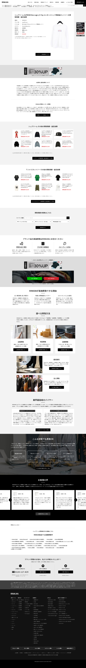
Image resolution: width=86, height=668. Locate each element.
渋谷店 (35, 601)
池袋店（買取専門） (37, 621)
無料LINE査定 (50, 603)
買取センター (24, 30)
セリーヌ (13, 603)
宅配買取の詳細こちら (43, 349)
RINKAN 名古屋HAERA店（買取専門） (19, 547)
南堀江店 (35, 639)
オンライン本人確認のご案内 (53, 609)
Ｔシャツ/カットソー (26, 26)
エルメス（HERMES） (27, 582)
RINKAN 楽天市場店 (62, 601)
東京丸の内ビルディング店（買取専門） (40, 623)
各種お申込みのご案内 (52, 599)
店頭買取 (20, 605)
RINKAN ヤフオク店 (62, 605)
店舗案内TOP (36, 599)
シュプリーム (24, 22)
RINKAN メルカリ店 (62, 609)
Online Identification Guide (52, 613)
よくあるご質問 (69, 2)
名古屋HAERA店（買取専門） (39, 635)
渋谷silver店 (36, 603)
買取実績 (57, 2)
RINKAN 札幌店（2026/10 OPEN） (50, 545)
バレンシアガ (14, 613)
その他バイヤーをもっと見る (43, 429)
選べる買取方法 (21, 599)
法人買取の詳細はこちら (56, 387)
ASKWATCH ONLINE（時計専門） (64, 615)
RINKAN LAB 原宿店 (40, 541)
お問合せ (57, 652)
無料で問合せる (43, 572)
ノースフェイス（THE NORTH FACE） (53, 583)
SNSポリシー (44, 652)
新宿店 (35, 607)
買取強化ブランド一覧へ (15, 524)
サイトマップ (63, 652)
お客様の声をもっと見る (43, 513)
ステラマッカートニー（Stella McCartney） (24, 584)
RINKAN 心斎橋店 (31, 547)
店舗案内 (62, 2)
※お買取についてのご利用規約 (16, 549)
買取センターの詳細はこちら (43, 115)
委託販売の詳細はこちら (56, 368)
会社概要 (16, 652)
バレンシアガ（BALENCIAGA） (33, 583)
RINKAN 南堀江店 (40, 547)
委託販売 (20, 607)
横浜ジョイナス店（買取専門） (39, 629)
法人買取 (20, 609)
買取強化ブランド (44, 2)
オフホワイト (14, 615)
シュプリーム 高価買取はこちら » (43, 54)
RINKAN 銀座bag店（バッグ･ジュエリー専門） (64, 541)
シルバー (13, 623)
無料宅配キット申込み (52, 607)
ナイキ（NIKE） (72, 583)
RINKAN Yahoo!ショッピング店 (64, 603)
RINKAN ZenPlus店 (62, 611)
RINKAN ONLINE (61, 599)
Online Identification (51, 615)
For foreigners (27, 613)
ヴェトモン (13, 609)
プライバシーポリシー (36, 652)
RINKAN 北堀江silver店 (50, 547)
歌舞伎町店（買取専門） (38, 611)
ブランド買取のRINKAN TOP (6, 5)
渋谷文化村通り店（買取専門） (39, 605)
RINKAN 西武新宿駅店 (59, 539)
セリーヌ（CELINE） (44, 582)
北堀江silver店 (36, 641)
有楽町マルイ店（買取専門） (39, 625)
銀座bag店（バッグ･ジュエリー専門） (40, 619)
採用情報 (68, 652)
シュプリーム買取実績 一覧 (27, 5)
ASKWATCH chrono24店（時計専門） (65, 621)
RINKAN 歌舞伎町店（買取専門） (18, 541)
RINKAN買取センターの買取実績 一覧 (27, 6)
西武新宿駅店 (36, 609)
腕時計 (13, 627)
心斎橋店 (35, 637)
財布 (12, 629)
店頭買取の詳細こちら (65, 349)
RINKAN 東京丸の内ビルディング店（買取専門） (34, 543)
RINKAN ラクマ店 (62, 607)
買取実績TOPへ (43, 227)
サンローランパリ (15, 611)
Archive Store (61, 623)
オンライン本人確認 (51, 611)
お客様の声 (27, 607)
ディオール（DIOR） (51, 582)
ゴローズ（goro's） (58, 584)
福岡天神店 (35, 643)
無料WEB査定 (50, 601)
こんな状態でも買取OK (29, 603)
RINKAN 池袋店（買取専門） (17, 543)
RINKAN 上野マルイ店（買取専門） (18, 545)
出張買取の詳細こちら (20, 349)
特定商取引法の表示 (27, 652)
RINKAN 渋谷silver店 (24, 539)
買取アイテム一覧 (15, 617)
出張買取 (20, 603)
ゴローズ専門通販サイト (63, 613)
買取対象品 (36, 2)
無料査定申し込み (80, 2)
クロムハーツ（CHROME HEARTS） (48, 584)
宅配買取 (20, 601)
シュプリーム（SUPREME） (22, 583)
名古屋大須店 (36, 633)
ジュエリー (13, 619)
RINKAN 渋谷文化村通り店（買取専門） (37, 539)
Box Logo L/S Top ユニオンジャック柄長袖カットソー (42, 5)
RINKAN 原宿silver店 (30, 541)
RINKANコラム (27, 611)
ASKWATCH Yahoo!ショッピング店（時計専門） (67, 619)
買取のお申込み (50, 605)
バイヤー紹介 (27, 609)
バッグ (13, 621)
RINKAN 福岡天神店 (60, 547)
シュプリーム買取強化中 (17, 5)
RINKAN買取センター (16, 6)
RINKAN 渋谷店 (15, 539)
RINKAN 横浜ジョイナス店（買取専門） (34, 545)
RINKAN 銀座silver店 (50, 541)
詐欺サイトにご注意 (51, 652)
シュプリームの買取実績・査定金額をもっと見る (43, 158)
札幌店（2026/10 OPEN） (38, 631)
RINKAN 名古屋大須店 (63, 545)
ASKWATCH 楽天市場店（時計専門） (65, 617)
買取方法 (51, 2)
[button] (34, 278)
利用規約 (21, 652)
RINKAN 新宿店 (49, 539)
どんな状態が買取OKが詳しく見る (43, 468)
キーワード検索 (20, 217)
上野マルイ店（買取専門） (38, 627)
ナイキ (13, 607)
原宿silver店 (36, 613)
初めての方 (30, 2)
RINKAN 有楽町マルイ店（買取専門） (52, 543)
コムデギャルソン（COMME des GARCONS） (63, 582)
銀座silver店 (36, 617)
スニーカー (13, 625)
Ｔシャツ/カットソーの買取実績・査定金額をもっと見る (43, 201)
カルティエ (13, 601)
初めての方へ (27, 599)
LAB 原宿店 (35, 615)
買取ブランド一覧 (15, 599)
